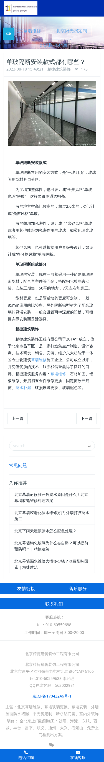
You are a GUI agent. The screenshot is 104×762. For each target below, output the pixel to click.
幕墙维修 (39, 359)
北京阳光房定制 (71, 31)
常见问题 (18, 465)
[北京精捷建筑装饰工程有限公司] (20, 8)
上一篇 (17, 418)
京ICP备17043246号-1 (52, 696)
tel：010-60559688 (54, 624)
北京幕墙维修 (27, 31)
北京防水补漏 (53, 45)
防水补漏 (23, 387)
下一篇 (86, 418)
